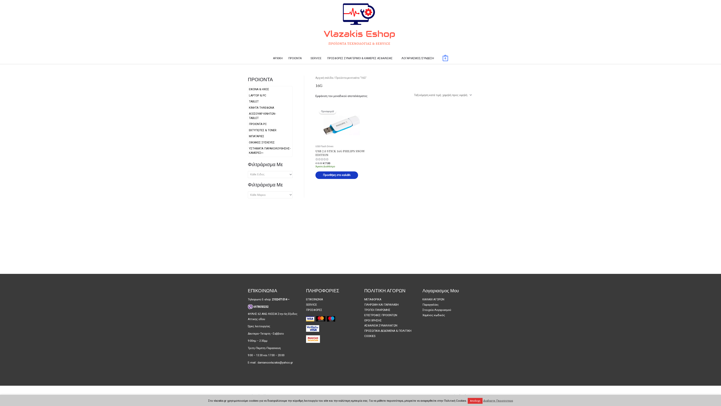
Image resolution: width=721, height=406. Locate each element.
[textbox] (268, 174)
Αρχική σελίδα (324, 77)
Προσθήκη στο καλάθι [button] (337, 175)
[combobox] (270, 174)
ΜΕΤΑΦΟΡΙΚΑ (372, 299)
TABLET (254, 101)
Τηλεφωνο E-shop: (269, 299)
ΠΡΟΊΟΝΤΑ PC (258, 124)
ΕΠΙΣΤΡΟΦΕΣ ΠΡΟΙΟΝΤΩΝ (380, 315)
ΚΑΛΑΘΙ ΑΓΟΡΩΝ (433, 299)
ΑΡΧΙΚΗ (278, 58)
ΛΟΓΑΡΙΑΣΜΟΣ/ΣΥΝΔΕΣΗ (417, 58)
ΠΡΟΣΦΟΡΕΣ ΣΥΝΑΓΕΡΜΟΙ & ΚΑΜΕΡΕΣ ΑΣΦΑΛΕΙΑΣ (360, 58)
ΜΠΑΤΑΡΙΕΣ (256, 136)
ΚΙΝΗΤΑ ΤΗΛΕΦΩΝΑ (261, 107)
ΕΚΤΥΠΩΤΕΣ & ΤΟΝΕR (262, 130)
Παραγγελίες (430, 304)
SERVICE (316, 58)
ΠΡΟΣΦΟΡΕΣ (314, 310)
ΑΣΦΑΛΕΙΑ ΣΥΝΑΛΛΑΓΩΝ (380, 325)
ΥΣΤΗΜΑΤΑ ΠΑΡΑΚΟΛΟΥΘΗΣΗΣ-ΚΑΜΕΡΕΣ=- (270, 151)
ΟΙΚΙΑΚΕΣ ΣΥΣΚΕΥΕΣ (262, 142)
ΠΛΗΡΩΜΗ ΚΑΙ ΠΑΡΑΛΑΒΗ (381, 304)
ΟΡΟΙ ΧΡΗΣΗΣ (373, 320)
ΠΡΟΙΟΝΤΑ (295, 58)
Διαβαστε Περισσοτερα (498, 400)
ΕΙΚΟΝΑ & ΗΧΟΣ (259, 89)
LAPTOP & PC (257, 95)
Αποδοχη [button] (475, 400)
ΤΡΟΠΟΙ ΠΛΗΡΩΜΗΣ (377, 310)
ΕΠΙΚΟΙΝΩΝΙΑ (314, 299)
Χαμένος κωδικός (433, 315)
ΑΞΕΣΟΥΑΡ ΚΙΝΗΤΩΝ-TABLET (262, 116)
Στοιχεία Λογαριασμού (436, 310)
